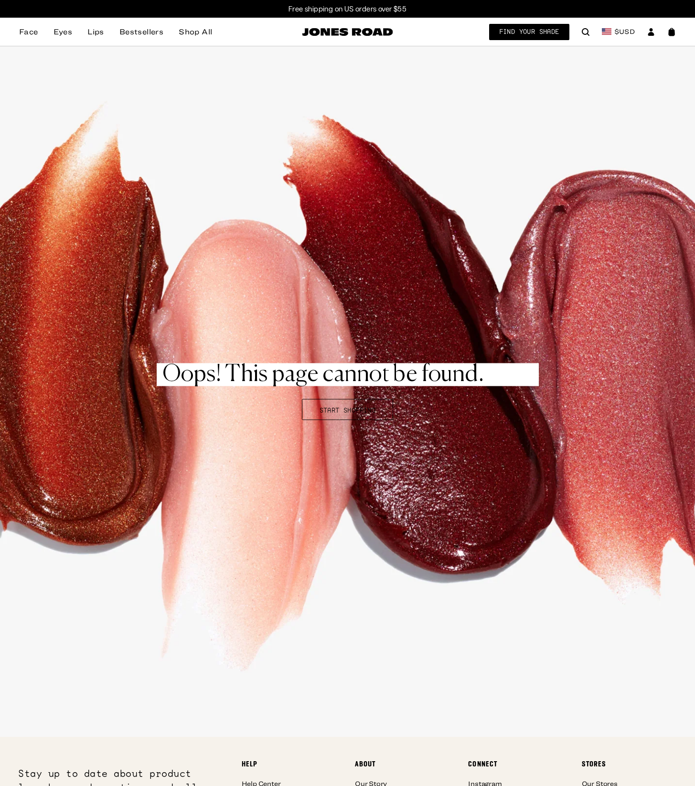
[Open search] (585, 33)
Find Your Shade (529, 31)
